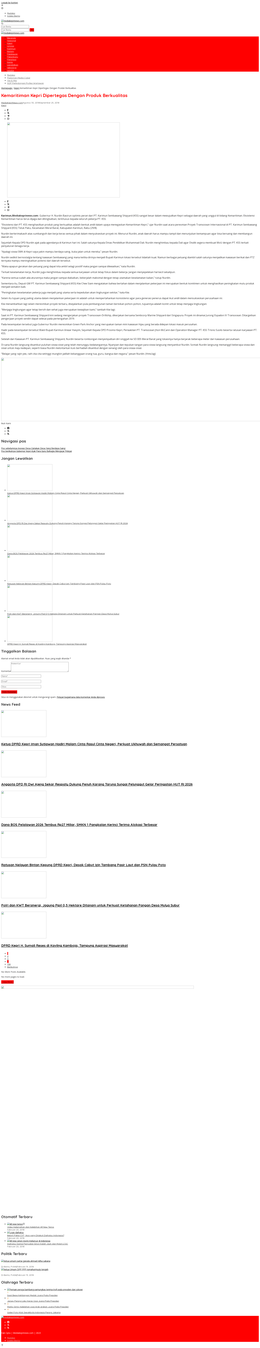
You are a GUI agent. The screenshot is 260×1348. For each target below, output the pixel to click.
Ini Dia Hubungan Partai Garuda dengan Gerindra (25, 1264)
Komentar (6, 671)
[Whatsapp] (8, 118)
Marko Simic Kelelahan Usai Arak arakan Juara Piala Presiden (38, 1306)
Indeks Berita (13, 1340)
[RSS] (8, 434)
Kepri (3, 105)
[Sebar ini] (7, 110)
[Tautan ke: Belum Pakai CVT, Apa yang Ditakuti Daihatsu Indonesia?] (15, 1232)
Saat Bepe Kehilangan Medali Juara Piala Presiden (32, 1295)
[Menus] (2, 5)
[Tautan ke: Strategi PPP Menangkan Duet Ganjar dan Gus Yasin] (24, 1269)
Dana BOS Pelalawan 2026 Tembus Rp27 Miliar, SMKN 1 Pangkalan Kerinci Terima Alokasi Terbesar (56, 553)
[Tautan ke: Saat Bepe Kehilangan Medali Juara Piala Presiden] (45, 1289)
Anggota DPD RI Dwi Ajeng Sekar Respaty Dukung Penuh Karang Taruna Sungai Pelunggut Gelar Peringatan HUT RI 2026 (67, 523)
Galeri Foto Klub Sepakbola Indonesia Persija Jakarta (33, 1312)
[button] (32, 30)
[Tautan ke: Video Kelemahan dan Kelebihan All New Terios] (15, 1224)
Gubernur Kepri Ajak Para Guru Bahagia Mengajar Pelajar (36, 451)
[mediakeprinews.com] (12, 20)
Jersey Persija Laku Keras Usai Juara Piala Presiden (33, 1301)
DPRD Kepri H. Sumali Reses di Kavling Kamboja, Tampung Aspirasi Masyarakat (47, 644)
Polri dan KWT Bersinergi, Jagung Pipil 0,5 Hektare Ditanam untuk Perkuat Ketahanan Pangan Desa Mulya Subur (63, 613)
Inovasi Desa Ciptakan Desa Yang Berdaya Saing (33, 448)
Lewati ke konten (9, 2)
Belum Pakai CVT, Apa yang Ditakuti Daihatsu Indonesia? (35, 1235)
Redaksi (11, 1337)
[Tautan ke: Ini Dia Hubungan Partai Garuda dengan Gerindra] (25, 1261)
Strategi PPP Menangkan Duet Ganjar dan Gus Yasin (27, 1272)
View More (7, 982)
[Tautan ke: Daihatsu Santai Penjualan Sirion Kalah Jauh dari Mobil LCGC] (28, 1240)
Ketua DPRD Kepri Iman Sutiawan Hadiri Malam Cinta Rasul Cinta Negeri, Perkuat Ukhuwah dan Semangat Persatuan (65, 493)
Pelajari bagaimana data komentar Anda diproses (81, 697)
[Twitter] (8, 431)
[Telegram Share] (8, 116)
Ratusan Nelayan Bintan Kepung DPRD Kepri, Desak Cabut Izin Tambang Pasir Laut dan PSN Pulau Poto (59, 583)
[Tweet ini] (8, 113)
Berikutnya (12, 967)
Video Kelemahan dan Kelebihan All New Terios (30, 1227)
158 (9, 964)
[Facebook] (8, 428)
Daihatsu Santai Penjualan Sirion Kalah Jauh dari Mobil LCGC (37, 1243)
